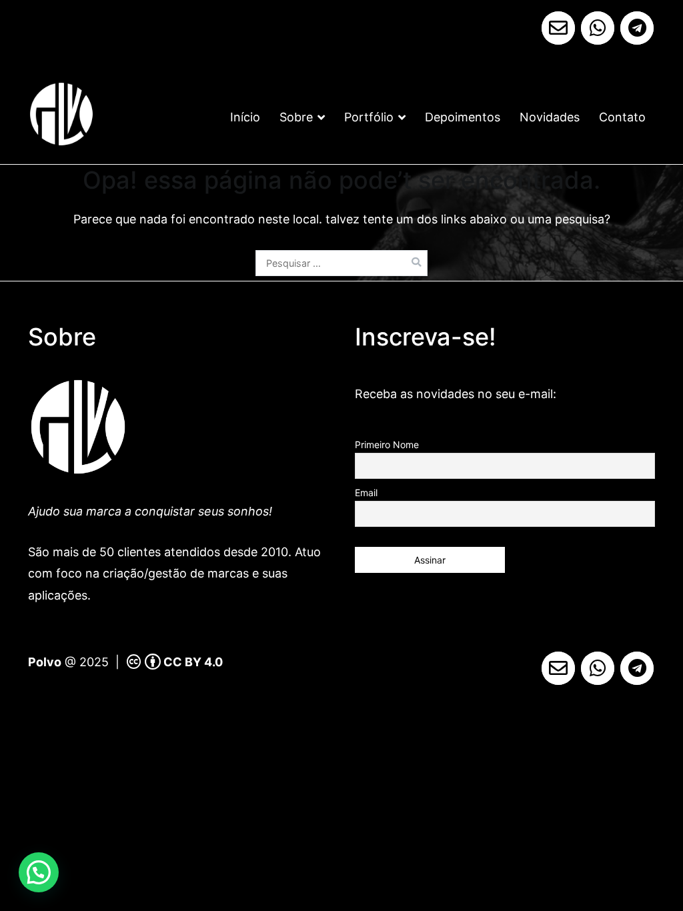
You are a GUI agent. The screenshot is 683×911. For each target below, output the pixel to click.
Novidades (550, 117)
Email (366, 492)
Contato (622, 117)
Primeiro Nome (387, 444)
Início (245, 117)
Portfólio (369, 117)
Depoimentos (462, 117)
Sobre (296, 117)
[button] (39, 872)
